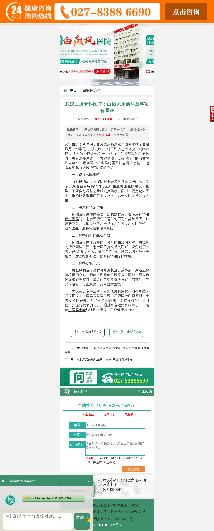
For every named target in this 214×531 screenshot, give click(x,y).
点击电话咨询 (126, 119)
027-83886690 (103, 118)
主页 (73, 90)
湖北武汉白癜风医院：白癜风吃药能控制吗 (104, 359)
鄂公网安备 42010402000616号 (109, 519)
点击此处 (105, 135)
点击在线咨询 (91, 332)
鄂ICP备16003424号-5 (105, 525)
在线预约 (145, 391)
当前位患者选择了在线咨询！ (19, 480)
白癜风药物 (91, 90)
